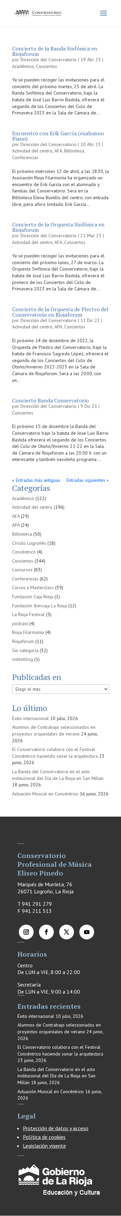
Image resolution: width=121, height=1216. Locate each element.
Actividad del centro (32, 151)
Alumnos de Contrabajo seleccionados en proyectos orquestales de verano (53, 730)
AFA (58, 151)
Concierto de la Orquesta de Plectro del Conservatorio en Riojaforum (60, 312)
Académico (23, 66)
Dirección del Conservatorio (49, 60)
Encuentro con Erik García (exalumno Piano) (58, 136)
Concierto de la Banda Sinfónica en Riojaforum (54, 51)
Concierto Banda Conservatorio (50, 400)
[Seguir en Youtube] (86, 932)
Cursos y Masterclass (33, 587)
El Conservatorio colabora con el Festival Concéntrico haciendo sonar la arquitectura (55, 752)
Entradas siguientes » (88, 480)
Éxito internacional (30, 718)
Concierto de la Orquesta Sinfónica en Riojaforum (58, 227)
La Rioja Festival (28, 614)
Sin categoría (25, 650)
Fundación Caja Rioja (32, 597)
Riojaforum (23, 641)
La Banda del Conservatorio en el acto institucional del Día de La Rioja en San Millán (58, 774)
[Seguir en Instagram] (26, 932)
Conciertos (46, 66)
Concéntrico (24, 552)
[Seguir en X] (66, 932)
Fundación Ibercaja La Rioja (39, 606)
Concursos (22, 570)
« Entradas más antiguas (36, 480)
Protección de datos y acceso (55, 1128)
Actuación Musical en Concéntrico (45, 794)
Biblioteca (74, 151)
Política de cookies (44, 1137)
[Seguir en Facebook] (46, 932)
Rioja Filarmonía (28, 632)
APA (58, 327)
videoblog (22, 659)
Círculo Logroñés (29, 543)
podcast (20, 623)
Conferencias (25, 157)
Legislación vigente (44, 1145)
